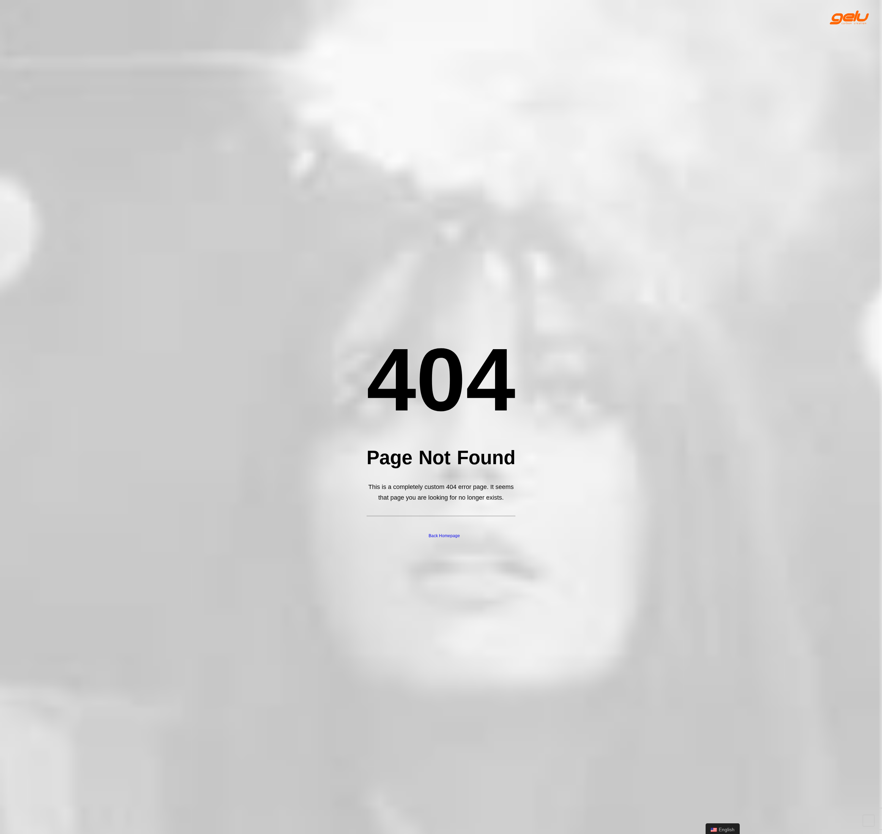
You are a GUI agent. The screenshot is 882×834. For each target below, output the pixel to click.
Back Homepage (444, 535)
